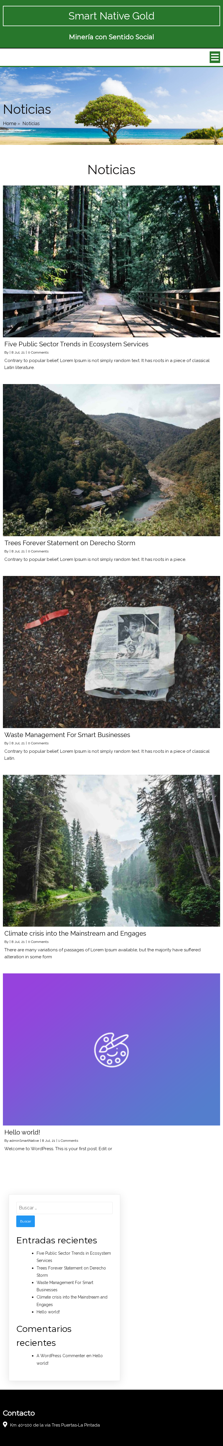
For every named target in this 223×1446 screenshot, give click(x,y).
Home (9, 123)
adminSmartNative (24, 1141)
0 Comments (38, 352)
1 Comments (68, 1141)
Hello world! (48, 1312)
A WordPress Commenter (61, 1355)
